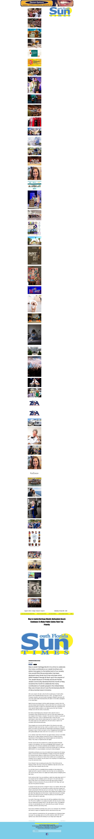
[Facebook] (47, 834)
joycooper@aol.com (52, 813)
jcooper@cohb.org (41, 813)
